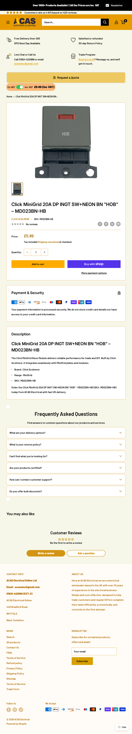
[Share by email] (118, 223)
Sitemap (11, 678)
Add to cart (38, 264)
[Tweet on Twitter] (112, 223)
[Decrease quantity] (27, 252)
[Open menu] (8, 22)
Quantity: (16, 252)
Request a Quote (68, 77)
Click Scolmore (20, 219)
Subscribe (82, 661)
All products (13, 642)
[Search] (105, 22)
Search (10, 636)
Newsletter (117, 5)
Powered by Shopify (16, 723)
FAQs (9, 652)
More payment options (94, 272)
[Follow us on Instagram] (15, 709)
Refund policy (14, 662)
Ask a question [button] (86, 553)
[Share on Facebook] (100, 223)
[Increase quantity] (44, 252)
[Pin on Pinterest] (106, 223)
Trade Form (12, 689)
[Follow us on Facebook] (8, 709)
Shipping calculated (48, 241)
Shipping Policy (15, 673)
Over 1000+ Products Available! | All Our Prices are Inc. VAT (66, 5)
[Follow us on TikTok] (21, 709)
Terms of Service (16, 657)
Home (9, 96)
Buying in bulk (86, 59)
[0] (123, 22)
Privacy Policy (14, 668)
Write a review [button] (46, 553)
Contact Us (12, 647)
